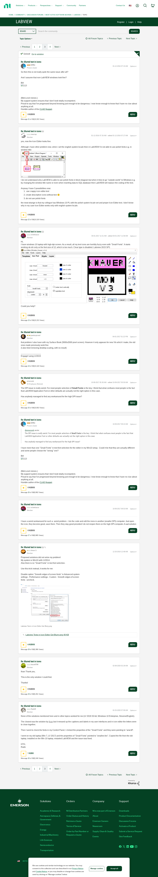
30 (29, 758)
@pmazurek (29, 430)
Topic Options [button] (25, 38)
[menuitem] (20, 6)
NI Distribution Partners (77, 810)
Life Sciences (46, 840)
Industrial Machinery (49, 834)
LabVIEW (77, 14)
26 (29, 492)
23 (29, 320)
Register (121, 22)
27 (29, 535)
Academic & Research (50, 810)
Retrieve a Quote (73, 821)
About (95, 815)
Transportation (47, 850)
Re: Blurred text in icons (31, 62)
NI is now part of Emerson (104, 810)
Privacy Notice (77, 868)
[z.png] (79, 276)
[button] (23, 114)
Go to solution (38, 54)
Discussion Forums (35, 14)
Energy (43, 829)
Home (11, 14)
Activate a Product (127, 826)
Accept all (114, 868)
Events (96, 836)
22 (29, 219)
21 (29, 119)
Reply (132, 114)
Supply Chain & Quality (103, 831)
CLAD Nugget (46, 109)
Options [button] (132, 66)
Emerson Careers (100, 821)
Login (130, 22)
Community (20, 14)
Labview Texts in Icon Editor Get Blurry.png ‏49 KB (47, 635)
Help (139, 22)
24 (29, 366)
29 (29, 694)
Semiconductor (47, 845)
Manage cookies (96, 868)
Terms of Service (73, 826)
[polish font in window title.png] (43, 164)
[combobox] (82, 31)
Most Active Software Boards (58, 14)
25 (29, 408)
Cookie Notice (41, 871)
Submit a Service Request (130, 831)
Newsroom (97, 826)
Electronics (45, 824)
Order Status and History (77, 815)
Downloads (124, 810)
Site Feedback (125, 836)
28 (29, 649)
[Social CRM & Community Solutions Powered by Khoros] (133, 782)
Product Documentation (130, 815)
